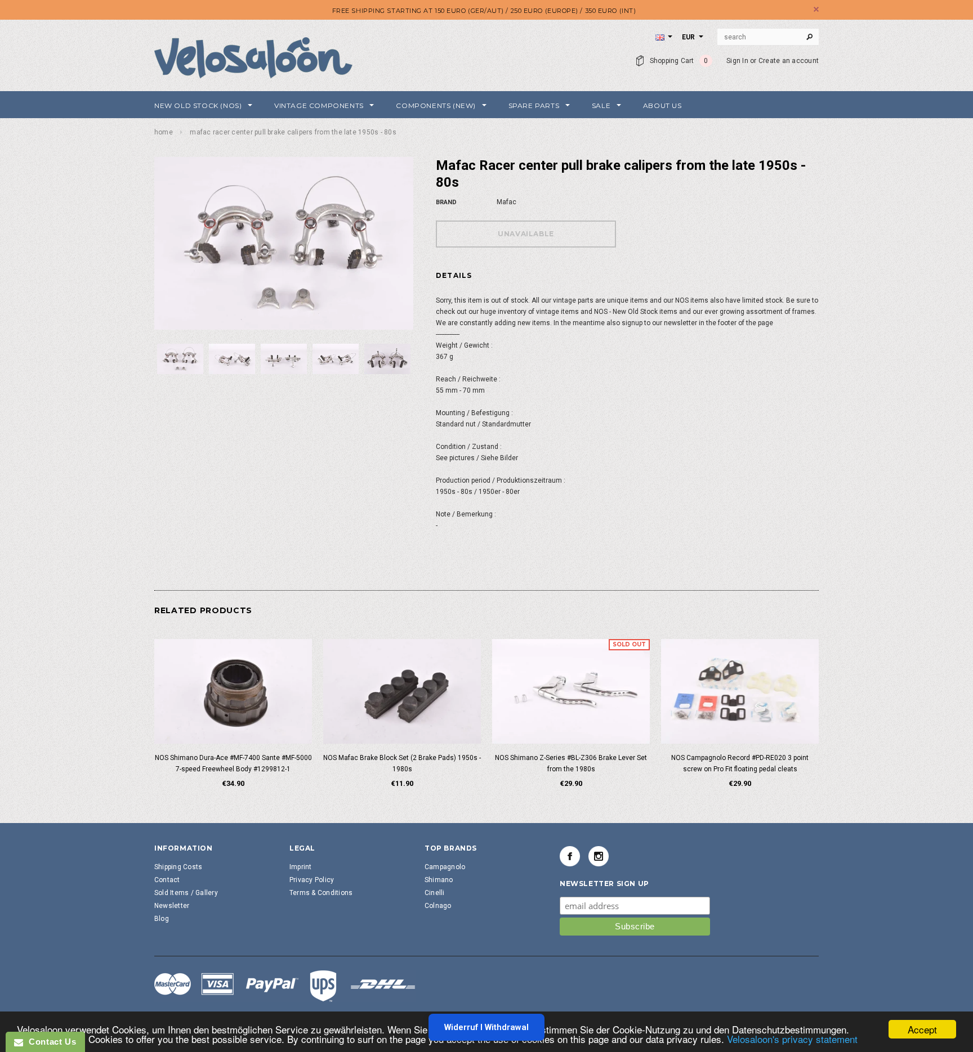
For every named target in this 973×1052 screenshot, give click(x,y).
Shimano (439, 880)
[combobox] (768, 37)
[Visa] (285, 986)
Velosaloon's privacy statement (792, 1039)
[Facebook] (570, 856)
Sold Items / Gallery (186, 893)
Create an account (788, 61)
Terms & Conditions (320, 893)
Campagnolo (445, 867)
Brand (446, 202)
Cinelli (435, 893)
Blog (161, 919)
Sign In (737, 61)
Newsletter (171, 906)
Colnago (438, 906)
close (816, 9)
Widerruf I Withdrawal (486, 1027)
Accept (922, 1029)
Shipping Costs (178, 867)
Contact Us (49, 1041)
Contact (167, 880)
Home (163, 132)
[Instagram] (598, 856)
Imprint (300, 867)
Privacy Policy (311, 880)
